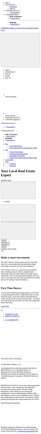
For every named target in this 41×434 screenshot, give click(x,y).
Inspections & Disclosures (19, 154)
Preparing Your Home (17, 156)
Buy (6, 144)
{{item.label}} (15, 12)
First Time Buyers (16, 146)
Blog (7, 162)
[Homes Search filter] (18, 230)
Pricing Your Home (16, 152)
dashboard (13, 7)
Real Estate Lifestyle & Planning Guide (23, 148)
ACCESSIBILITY (11, 320)
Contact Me (9, 160)
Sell (6, 150)
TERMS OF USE (11, 314)
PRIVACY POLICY (12, 316)
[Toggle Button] (20, 50)
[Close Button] (18, 213)
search (4, 247)
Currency (13, 164)
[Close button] (18, 190)
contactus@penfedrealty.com (28, 431)
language (13, 166)
